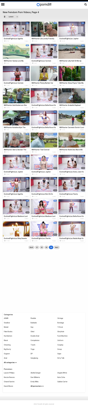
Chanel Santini (9, 382)
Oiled (32, 331)
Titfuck (60, 327)
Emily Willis (34, 382)
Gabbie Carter (62, 382)
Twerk (33, 345)
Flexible (33, 318)
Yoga (32, 349)
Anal (5, 358)
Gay (32, 327)
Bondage (60, 323)
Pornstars (8, 369)
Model (6, 327)
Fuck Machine (62, 336)
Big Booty (7, 349)
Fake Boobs (8, 331)
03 (46, 247)
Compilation (35, 340)
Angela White (62, 373)
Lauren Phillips (9, 373)
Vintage (60, 318)
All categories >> (10, 362)
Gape (59, 354)
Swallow (7, 323)
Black (6, 340)
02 (42, 247)
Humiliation (8, 336)
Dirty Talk (60, 358)
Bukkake (34, 323)
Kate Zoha (61, 377)
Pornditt (39, 404)
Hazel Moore (8, 386)
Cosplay (60, 345)
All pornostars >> (37, 386)
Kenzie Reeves (9, 377)
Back (31, 247)
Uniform (60, 340)
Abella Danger (36, 373)
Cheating (7, 345)
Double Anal (35, 336)
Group (59, 349)
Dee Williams (35, 377)
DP (32, 354)
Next (56, 247)
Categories (8, 315)
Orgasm (7, 354)
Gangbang (34, 358)
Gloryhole (60, 331)
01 (37, 247)
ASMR (6, 318)
